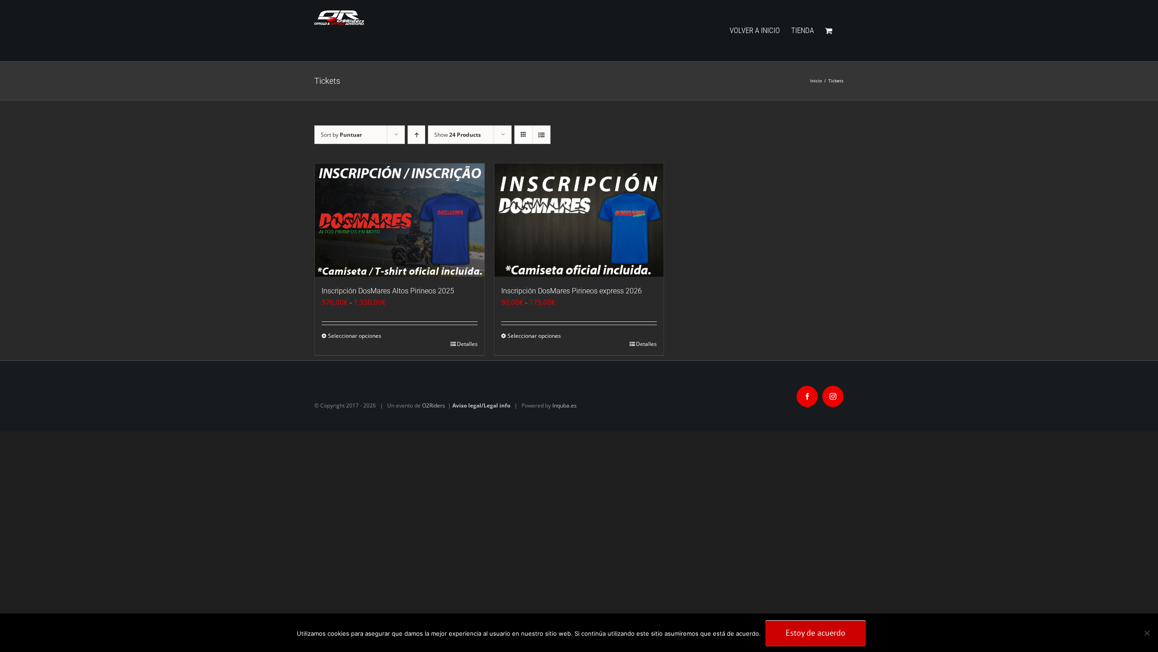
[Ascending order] (416, 134)
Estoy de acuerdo (815, 633)
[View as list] (541, 135)
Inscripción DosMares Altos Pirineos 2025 (388, 291)
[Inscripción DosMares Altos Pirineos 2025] (399, 220)
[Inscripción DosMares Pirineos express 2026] (579, 220)
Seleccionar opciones (354, 336)
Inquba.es (564, 405)
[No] (1146, 633)
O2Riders (433, 405)
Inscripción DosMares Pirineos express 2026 (571, 291)
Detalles (467, 344)
